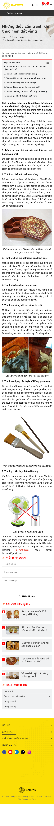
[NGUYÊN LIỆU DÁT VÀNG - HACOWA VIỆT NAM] (13, 5)
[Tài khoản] (33, 5)
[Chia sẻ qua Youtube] (10, 752)
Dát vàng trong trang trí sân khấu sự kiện (35, 644)
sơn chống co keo (11, 202)
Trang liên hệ (10, 706)
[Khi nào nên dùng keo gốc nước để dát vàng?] (12, 630)
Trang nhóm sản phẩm (27, 696)
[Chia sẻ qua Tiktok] (23, 752)
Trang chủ (6, 37)
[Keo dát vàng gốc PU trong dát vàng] (12, 614)
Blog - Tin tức (20, 37)
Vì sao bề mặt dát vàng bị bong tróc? (34, 675)
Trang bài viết (10, 701)
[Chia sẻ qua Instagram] (29, 752)
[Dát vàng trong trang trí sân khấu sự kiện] (12, 645)
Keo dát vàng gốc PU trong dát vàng (33, 613)
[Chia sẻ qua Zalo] (17, 752)
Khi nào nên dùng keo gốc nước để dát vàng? (34, 628)
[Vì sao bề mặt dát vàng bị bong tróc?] (12, 675)
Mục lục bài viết (12, 62)
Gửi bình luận (27, 596)
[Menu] (51, 5)
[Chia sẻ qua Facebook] (4, 752)
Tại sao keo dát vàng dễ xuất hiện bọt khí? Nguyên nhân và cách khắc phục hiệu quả (35, 663)
